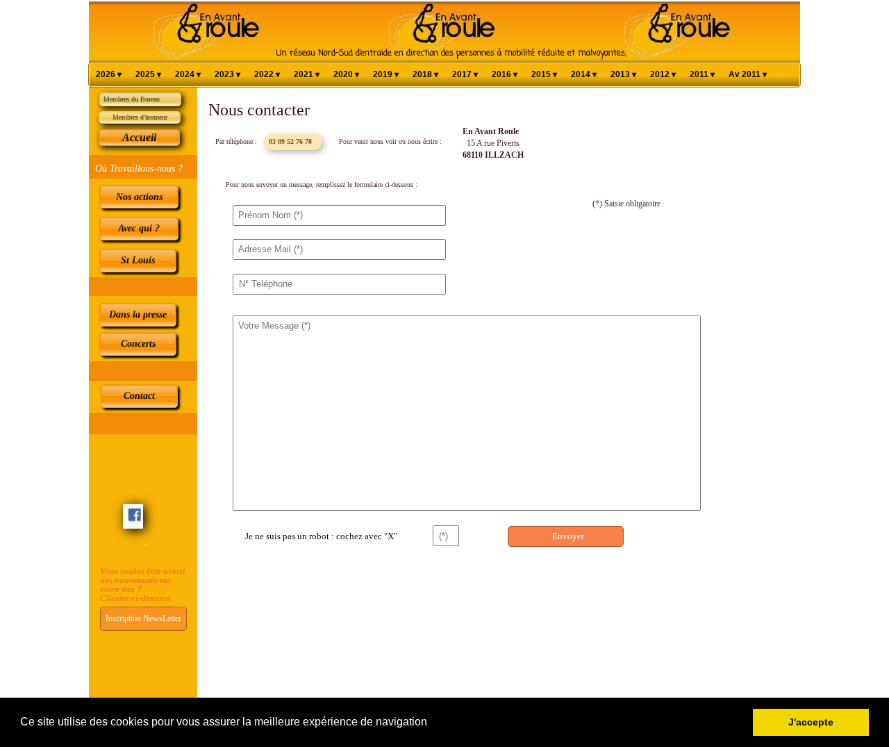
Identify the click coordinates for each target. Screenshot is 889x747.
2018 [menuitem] (425, 74)
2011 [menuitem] (702, 74)
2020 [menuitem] (346, 74)
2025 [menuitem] (148, 74)
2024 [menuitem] (188, 74)
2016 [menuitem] (504, 74)
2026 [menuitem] (109, 74)
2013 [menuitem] (623, 74)
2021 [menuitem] (306, 74)
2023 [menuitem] (227, 74)
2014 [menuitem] (584, 74)
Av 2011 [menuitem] (748, 74)
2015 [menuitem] (544, 74)
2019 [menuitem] (386, 74)
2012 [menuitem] (663, 74)
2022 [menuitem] (267, 74)
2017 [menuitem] (465, 74)
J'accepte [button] (810, 722)
